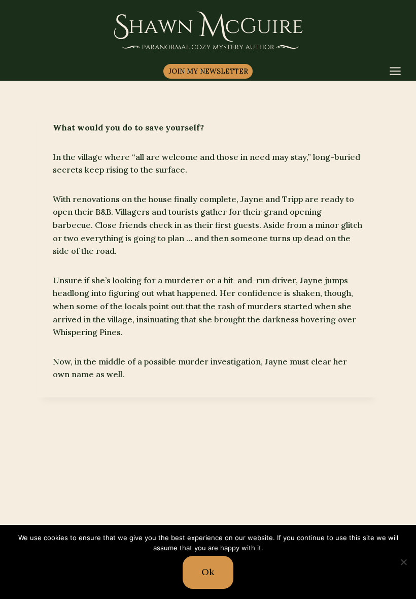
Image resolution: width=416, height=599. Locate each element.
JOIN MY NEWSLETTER (208, 71)
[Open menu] (400, 70)
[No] (403, 562)
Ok (208, 572)
